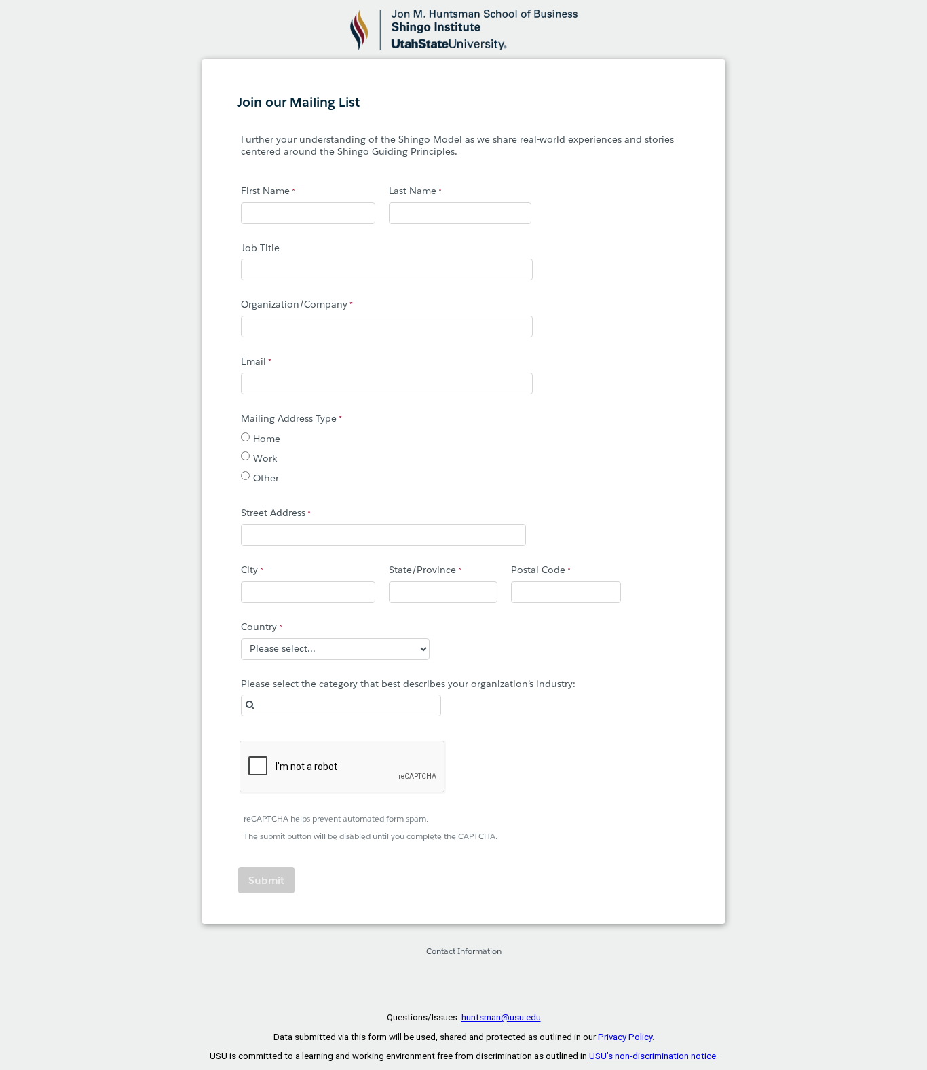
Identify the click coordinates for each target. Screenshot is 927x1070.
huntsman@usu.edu (501, 1017)
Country (259, 627)
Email (253, 361)
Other (266, 478)
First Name (265, 191)
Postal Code (538, 570)
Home (266, 438)
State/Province (422, 570)
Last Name (412, 191)
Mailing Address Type (289, 418)
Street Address (273, 512)
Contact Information (464, 951)
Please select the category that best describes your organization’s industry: (408, 684)
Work (265, 458)
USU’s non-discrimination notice (652, 1056)
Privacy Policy (625, 1037)
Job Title (260, 248)
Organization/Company (294, 304)
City (249, 570)
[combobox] (341, 705)
